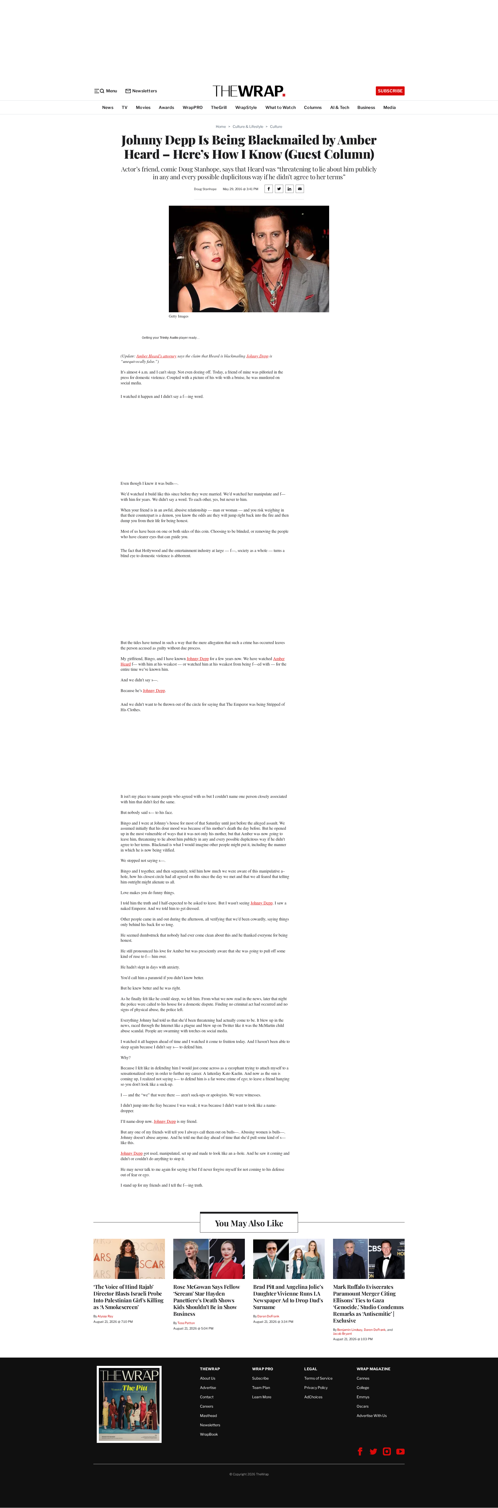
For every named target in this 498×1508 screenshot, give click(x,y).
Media (389, 107)
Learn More (261, 1397)
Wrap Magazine (374, 1369)
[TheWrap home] (249, 91)
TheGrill (219, 107)
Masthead (208, 1415)
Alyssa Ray (105, 1316)
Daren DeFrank (268, 1316)
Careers (206, 1406)
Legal (310, 1369)
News (107, 107)
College (363, 1387)
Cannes (363, 1378)
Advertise (208, 1387)
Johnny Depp (257, 355)
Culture (276, 126)
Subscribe (390, 90)
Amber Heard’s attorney (156, 355)
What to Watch (280, 107)
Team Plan (261, 1387)
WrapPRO (193, 107)
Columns (313, 107)
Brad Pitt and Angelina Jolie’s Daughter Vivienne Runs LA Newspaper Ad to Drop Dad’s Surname (288, 1296)
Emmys (363, 1397)
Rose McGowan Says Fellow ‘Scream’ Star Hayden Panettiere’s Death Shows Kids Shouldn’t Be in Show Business (206, 1300)
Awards (166, 107)
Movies (143, 107)
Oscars (363, 1406)
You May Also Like (249, 1222)
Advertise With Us (372, 1415)
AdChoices (313, 1397)
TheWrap (210, 1369)
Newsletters (144, 90)
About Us (207, 1378)
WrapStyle (246, 107)
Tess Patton (186, 1323)
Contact (206, 1397)
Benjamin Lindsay (349, 1330)
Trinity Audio (169, 338)
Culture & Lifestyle (248, 126)
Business (366, 107)
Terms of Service (318, 1378)
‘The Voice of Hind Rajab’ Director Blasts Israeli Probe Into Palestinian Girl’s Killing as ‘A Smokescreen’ (128, 1296)
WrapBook (209, 1434)
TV (125, 107)
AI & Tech (339, 107)
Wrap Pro (262, 1369)
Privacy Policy (316, 1387)
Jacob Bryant (342, 1334)
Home (221, 126)
